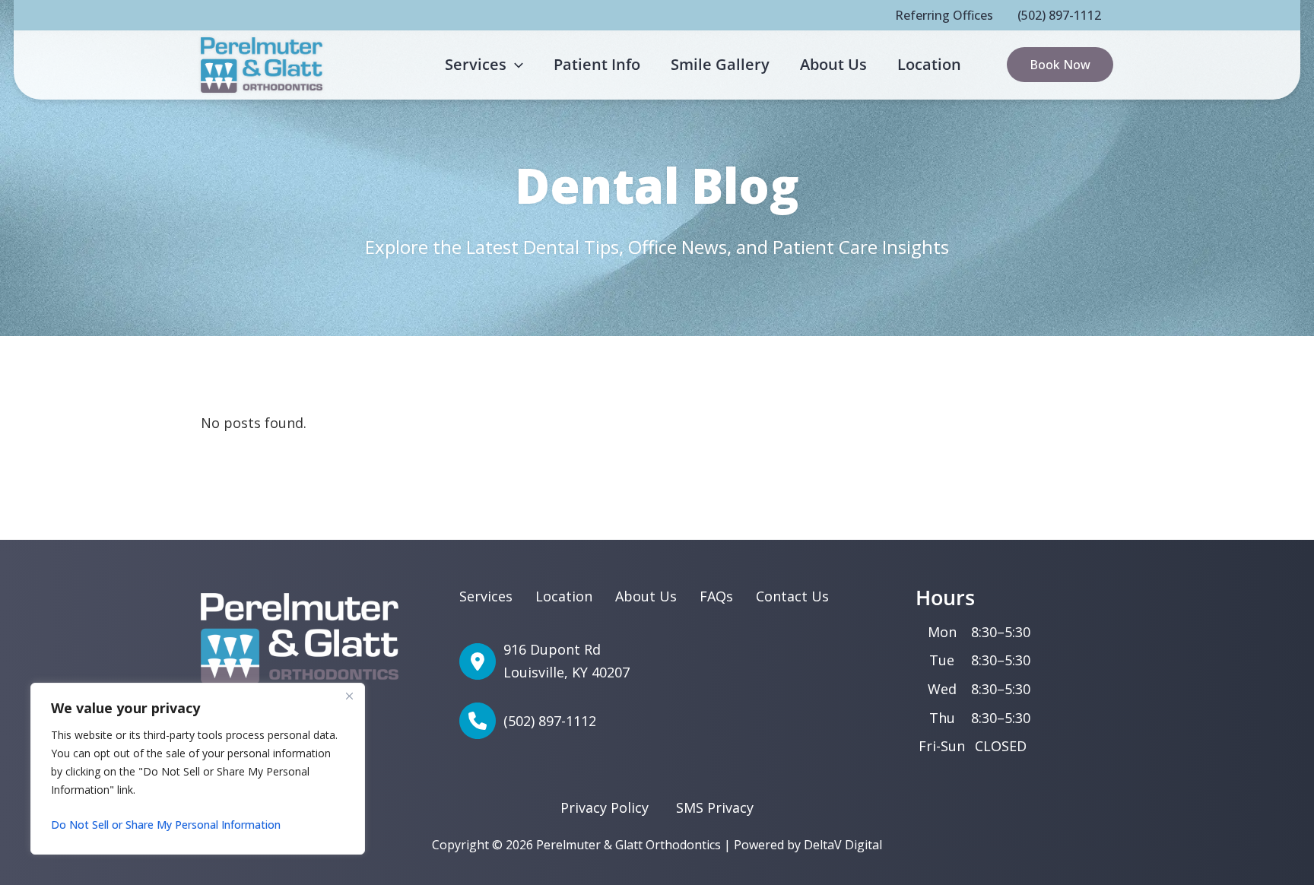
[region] (197, 769)
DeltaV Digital (843, 844)
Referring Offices (944, 15)
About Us (646, 596)
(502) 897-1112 (1059, 15)
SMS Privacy (715, 807)
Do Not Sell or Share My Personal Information (166, 824)
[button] (514, 64)
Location (563, 596)
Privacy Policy (604, 807)
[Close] (349, 696)
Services (486, 596)
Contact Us (792, 596)
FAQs (716, 596)
